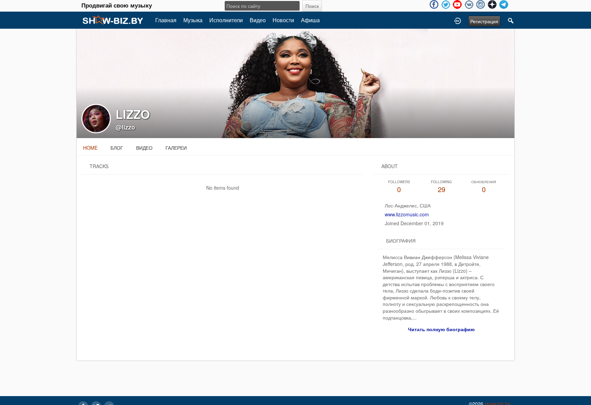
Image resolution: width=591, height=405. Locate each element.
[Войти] (457, 20)
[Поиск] (511, 20)
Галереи (176, 147)
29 (441, 186)
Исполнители (226, 20)
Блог (116, 147)
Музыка (192, 20)
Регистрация (484, 21)
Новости (283, 20)
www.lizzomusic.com (407, 214)
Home (90, 147)
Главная (165, 20)
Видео (258, 20)
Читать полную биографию (441, 329)
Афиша (310, 20)
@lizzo (125, 127)
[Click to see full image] (295, 82)
